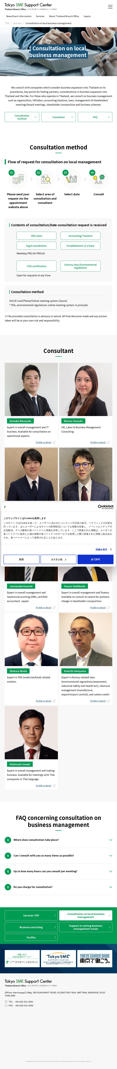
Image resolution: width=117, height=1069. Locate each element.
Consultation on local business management (86, 915)
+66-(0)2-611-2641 (24, 1001)
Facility (31, 937)
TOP (7, 23)
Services (40, 16)
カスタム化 (56, 559)
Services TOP (31, 915)
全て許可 (95, 559)
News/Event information (19, 16)
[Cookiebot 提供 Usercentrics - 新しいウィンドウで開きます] (100, 507)
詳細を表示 (101, 549)
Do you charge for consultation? (33, 887)
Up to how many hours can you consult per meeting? (45, 871)
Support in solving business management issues (85, 927)
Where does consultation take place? (36, 840)
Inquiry (87, 16)
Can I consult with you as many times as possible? (44, 855)
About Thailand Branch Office (64, 16)
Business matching (31, 927)
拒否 (21, 559)
